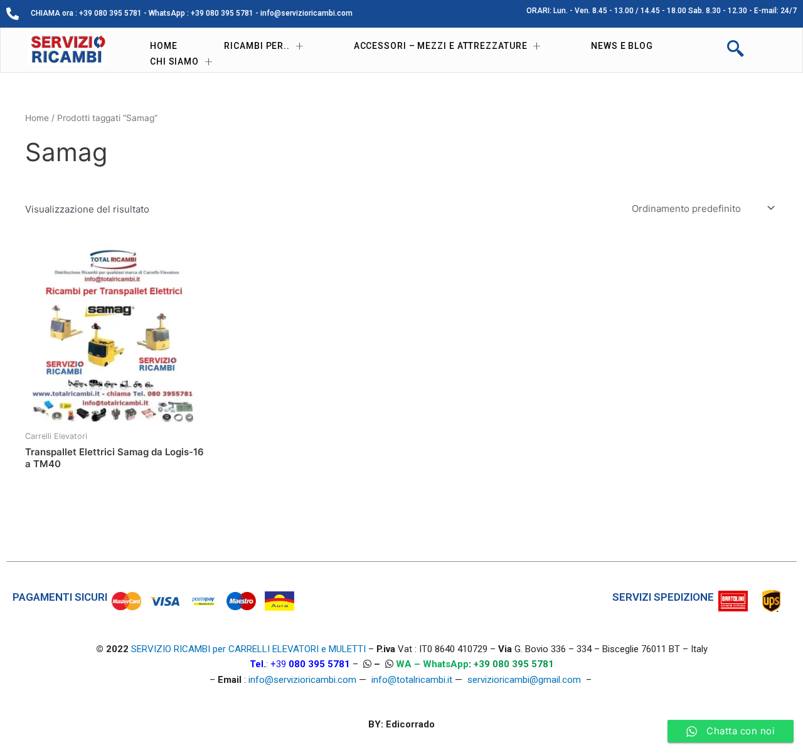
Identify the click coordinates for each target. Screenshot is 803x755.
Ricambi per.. (257, 46)
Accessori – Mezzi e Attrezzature (441, 46)
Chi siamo (174, 61)
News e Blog (622, 46)
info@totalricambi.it (411, 679)
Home (164, 46)
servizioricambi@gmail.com (524, 679)
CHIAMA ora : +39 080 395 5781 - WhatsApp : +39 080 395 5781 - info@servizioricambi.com (192, 13)
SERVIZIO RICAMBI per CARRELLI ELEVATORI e (230, 649)
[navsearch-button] (735, 50)
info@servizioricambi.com (302, 679)
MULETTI (347, 649)
